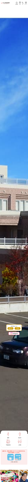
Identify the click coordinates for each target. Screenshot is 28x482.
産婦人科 (10, 328)
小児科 (17, 328)
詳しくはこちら (14, 461)
